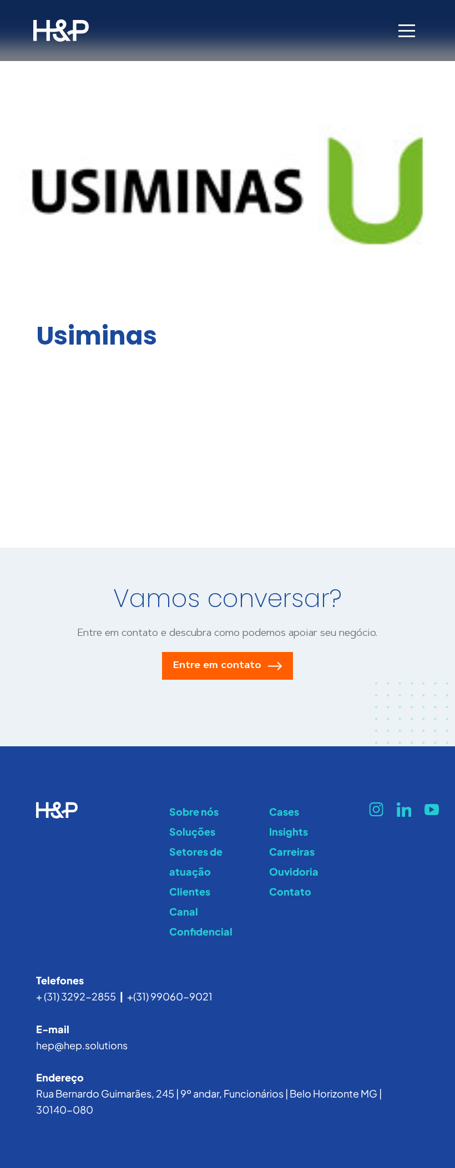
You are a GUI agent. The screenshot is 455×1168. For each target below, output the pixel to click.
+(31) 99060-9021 (170, 996)
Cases (284, 811)
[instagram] (376, 809)
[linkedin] (404, 809)
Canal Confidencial (200, 921)
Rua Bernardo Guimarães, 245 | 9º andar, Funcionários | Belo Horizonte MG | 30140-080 (209, 1101)
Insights (288, 831)
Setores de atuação (196, 861)
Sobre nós (194, 811)
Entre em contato (217, 666)
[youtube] (431, 809)
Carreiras (292, 851)
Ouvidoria (293, 871)
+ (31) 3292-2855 (76, 996)
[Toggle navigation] (407, 30)
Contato (290, 891)
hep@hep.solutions (82, 1045)
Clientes (189, 891)
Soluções (192, 831)
